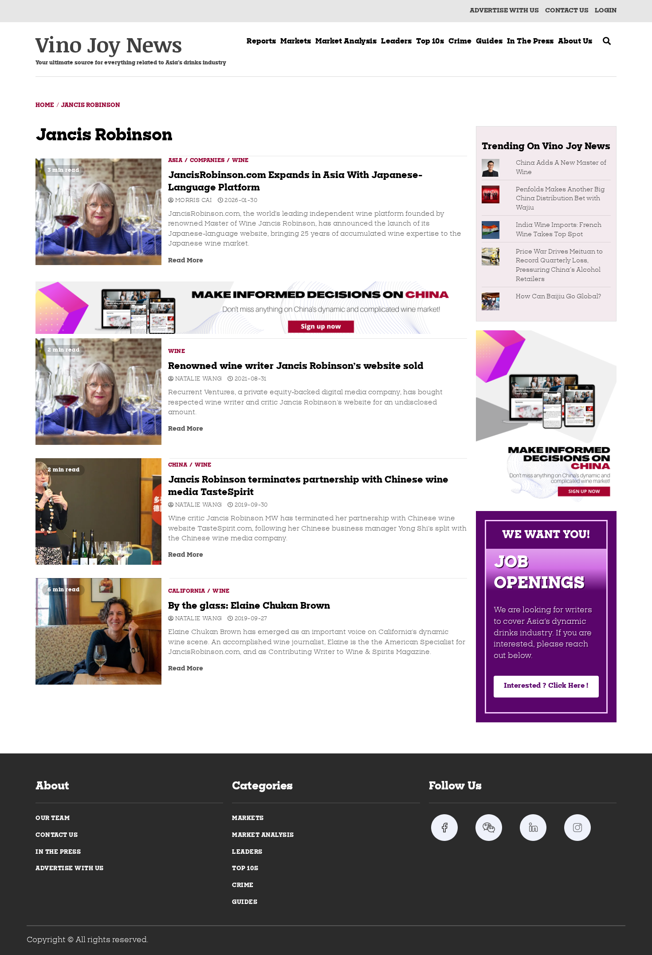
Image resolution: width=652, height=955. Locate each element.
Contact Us (56, 835)
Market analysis (346, 41)
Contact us (567, 11)
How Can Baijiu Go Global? (558, 297)
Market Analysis (263, 835)
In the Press (530, 41)
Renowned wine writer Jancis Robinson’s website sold (98, 391)
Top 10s (430, 41)
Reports (261, 41)
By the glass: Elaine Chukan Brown (98, 631)
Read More (185, 261)
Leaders (396, 41)
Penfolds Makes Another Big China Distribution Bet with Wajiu (560, 199)
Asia (176, 161)
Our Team (52, 818)
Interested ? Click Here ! (546, 686)
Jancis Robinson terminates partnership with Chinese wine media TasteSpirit (98, 511)
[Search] (606, 42)
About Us (575, 41)
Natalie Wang (198, 379)
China (178, 465)
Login (606, 11)
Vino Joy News (108, 44)
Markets (295, 41)
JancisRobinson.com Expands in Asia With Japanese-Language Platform (98, 212)
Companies (208, 161)
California (187, 591)
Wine (240, 161)
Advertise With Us (504, 11)
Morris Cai (193, 200)
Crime (459, 41)
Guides (489, 41)
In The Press (58, 852)
